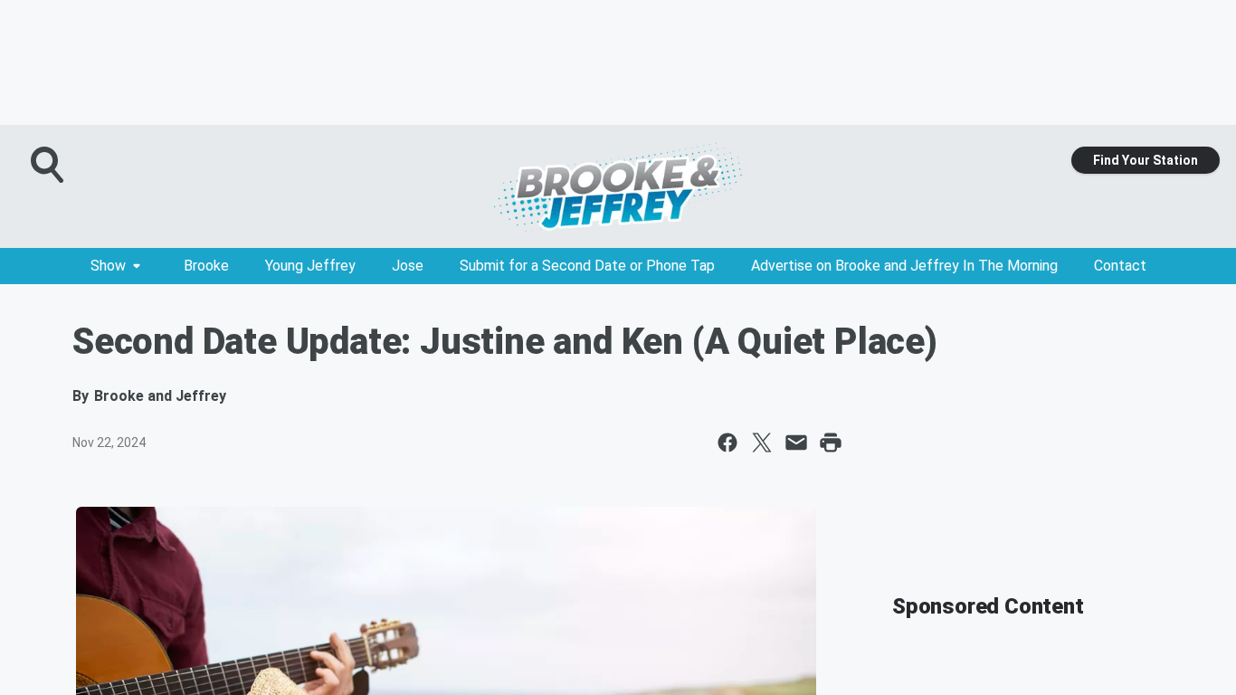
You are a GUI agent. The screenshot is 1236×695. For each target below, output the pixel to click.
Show (108, 265)
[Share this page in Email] (796, 442)
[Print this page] (830, 442)
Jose (407, 265)
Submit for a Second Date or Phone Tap (587, 265)
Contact (1120, 265)
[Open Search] (49, 165)
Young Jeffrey (310, 265)
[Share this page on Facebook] (727, 442)
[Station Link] (618, 186)
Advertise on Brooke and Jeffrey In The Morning (904, 265)
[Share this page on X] (762, 442)
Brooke (206, 265)
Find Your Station (1145, 160)
